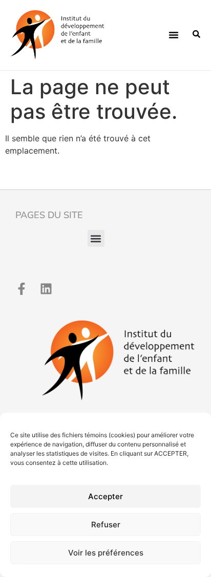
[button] (173, 34)
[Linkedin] (46, 289)
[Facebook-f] (21, 289)
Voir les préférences (105, 553)
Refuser (105, 524)
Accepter (105, 496)
